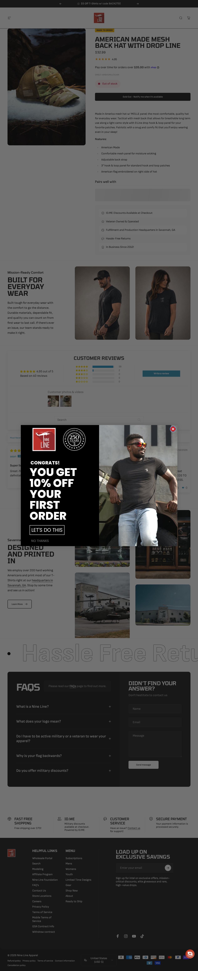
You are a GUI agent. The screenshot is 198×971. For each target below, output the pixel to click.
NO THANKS (40, 541)
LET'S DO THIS (47, 529)
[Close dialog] (173, 429)
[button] (190, 953)
